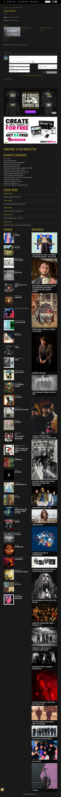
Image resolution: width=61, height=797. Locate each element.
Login (55, 52)
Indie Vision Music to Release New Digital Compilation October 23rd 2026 (18, 168)
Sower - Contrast (7, 158)
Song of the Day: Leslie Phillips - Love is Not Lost (13, 181)
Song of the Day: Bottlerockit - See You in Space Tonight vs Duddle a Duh (18, 177)
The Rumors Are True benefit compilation (12, 179)
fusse (37, 794)
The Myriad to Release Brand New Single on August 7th (14, 173)
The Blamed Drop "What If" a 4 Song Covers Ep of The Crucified (16, 172)
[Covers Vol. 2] (12, 31)
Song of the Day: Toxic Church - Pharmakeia (12, 164)
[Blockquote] (23, 62)
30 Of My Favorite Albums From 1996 (11, 197)
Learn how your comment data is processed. (32, 75)
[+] (31, 62)
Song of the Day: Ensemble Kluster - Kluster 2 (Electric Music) (16, 185)
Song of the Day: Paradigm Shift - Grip (11, 183)
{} (29, 62)
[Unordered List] (21, 62)
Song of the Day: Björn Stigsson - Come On (12, 218)
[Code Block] (25, 62)
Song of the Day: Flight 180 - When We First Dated (13, 175)
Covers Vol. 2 (7, 37)
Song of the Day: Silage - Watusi (10, 160)
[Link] (27, 62)
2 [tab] (6, 142)
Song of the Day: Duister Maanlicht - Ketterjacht (13, 204)
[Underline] (15, 62)
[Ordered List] (19, 62)
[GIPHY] (33, 62)
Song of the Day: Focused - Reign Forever (12, 166)
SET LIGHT (48, 1)
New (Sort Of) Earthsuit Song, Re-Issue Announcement (14, 162)
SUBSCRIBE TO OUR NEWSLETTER (20, 149)
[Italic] (13, 62)
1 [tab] (5, 142)
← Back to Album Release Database (13, 7)
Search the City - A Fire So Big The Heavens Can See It (14, 170)
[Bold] (11, 62)
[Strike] (17, 62)
